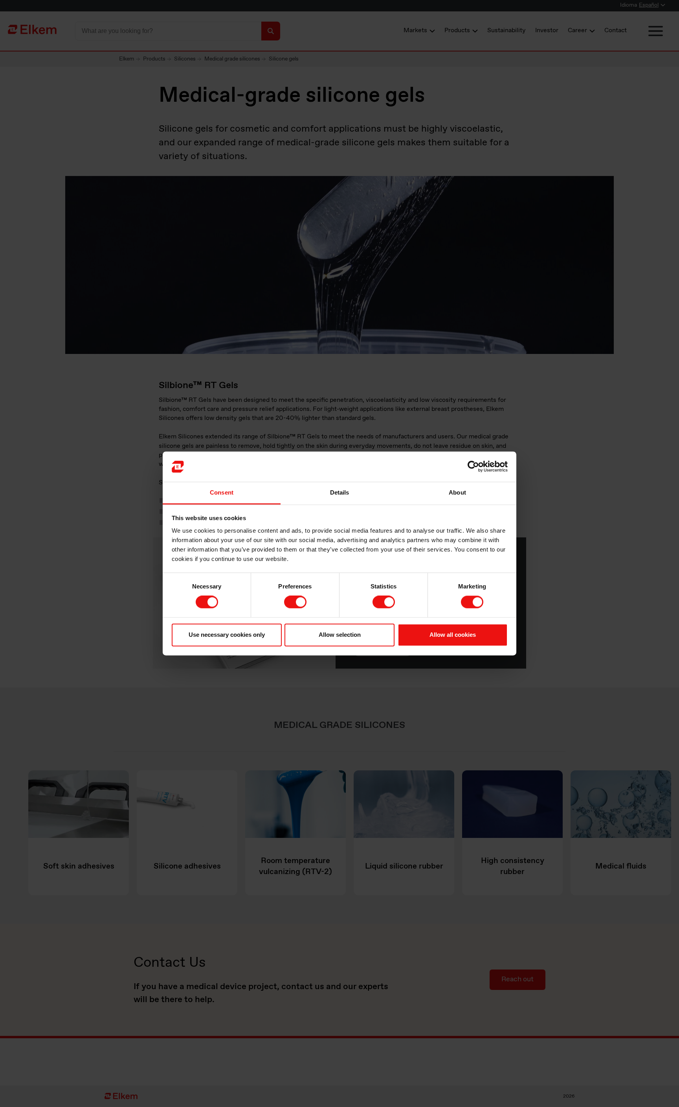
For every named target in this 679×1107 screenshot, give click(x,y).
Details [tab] (339, 492)
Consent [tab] (221, 492)
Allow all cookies (452, 634)
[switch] (295, 602)
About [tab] (457, 492)
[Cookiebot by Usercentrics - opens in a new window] (473, 467)
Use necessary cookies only (227, 634)
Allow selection (340, 634)
